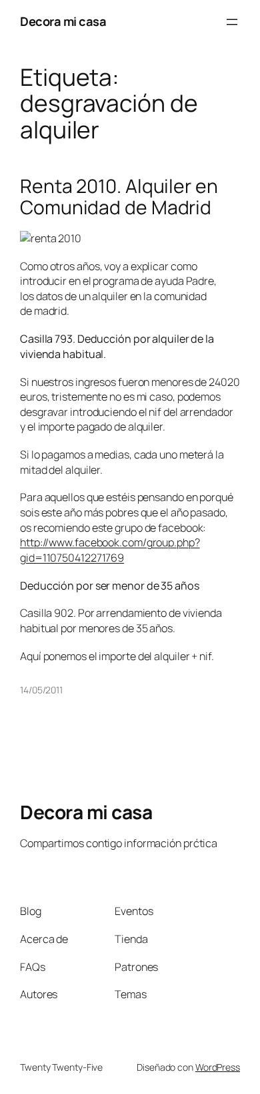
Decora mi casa (63, 21)
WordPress (217, 1067)
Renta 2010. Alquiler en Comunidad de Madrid (119, 197)
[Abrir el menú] (232, 22)
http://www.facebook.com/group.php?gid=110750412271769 (110, 550)
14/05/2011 (41, 689)
